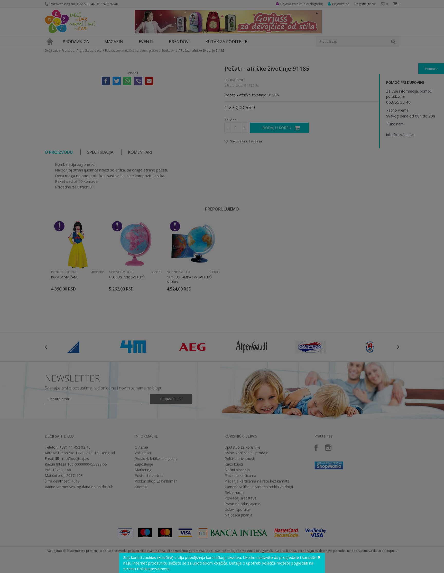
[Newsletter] (271, 51)
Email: (131, 58)
